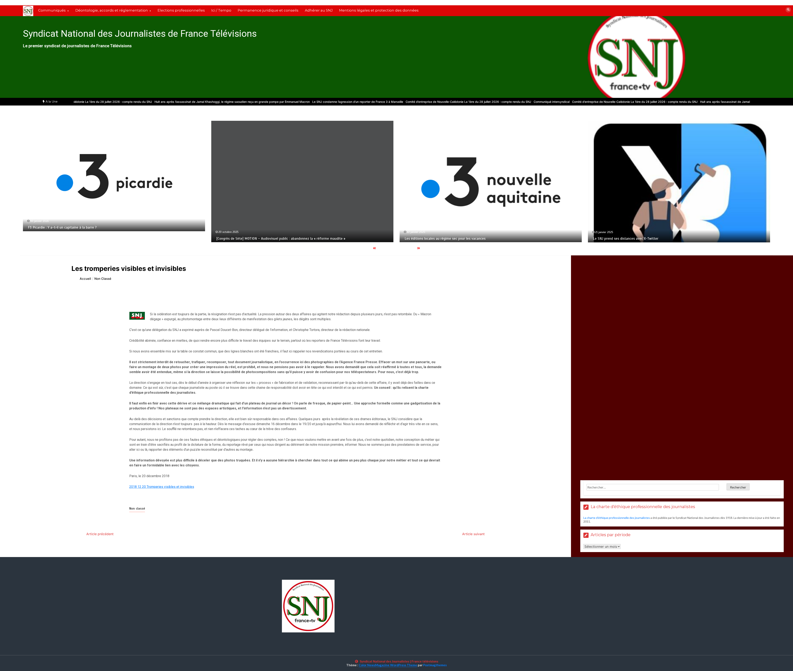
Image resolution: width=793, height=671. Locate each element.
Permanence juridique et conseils (268, 10)
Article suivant (473, 534)
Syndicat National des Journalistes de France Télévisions (140, 33)
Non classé (137, 508)
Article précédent (100, 534)
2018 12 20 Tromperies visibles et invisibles (161, 487)
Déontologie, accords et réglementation (111, 10)
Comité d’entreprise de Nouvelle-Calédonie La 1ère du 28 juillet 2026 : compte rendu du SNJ (415, 101)
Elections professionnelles (181, 10)
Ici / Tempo (221, 10)
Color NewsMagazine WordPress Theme (388, 665)
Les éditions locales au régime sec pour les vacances (445, 238)
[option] (179, 102)
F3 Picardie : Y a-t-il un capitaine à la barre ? (62, 227)
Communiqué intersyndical (498, 101)
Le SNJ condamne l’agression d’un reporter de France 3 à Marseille (304, 101)
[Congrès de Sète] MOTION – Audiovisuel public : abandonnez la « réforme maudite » (280, 238)
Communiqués (52, 10)
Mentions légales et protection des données (379, 10)
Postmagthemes (435, 665)
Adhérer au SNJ (319, 10)
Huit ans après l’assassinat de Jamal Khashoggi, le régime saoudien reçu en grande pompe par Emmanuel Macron (179, 101)
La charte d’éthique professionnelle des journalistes (616, 517)
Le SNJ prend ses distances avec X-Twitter (625, 238)
